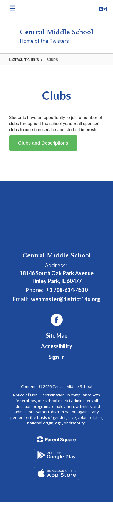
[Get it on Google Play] (56, 455)
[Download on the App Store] (56, 473)
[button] (103, 9)
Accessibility (56, 346)
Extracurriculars (24, 59)
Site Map (56, 335)
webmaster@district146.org (65, 299)
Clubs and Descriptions (43, 142)
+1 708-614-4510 (67, 290)
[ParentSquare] (56, 439)
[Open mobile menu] (12, 9)
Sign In (57, 357)
